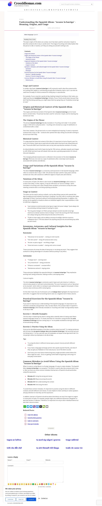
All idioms (21, 19)
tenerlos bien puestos (35, 418)
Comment (10, 466)
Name (10, 460)
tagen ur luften (14, 439)
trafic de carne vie (74, 448)
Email (29, 460)
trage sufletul (72, 439)
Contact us (44, 498)
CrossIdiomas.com (27, 3)
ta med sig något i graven (48, 439)
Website (48, 460)
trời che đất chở (14, 448)
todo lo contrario (33, 421)
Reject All (21, 499)
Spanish (51, 428)
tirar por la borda (33, 424)
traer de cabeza (33, 415)
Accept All (31, 499)
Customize (10, 499)
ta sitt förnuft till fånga (47, 448)
